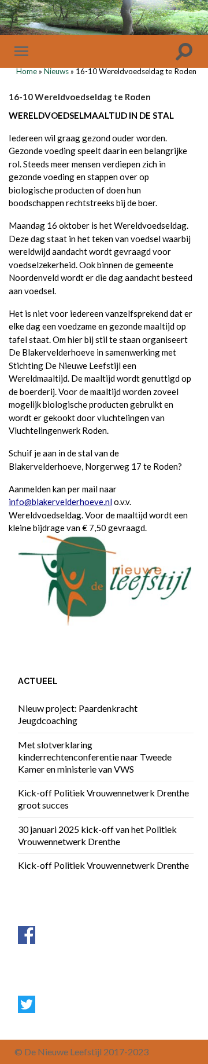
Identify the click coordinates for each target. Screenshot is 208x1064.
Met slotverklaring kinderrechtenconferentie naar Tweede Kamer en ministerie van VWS (95, 756)
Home (26, 71)
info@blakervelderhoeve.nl (60, 501)
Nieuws (56, 71)
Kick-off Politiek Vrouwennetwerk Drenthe (103, 865)
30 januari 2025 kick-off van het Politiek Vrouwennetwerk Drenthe (97, 835)
